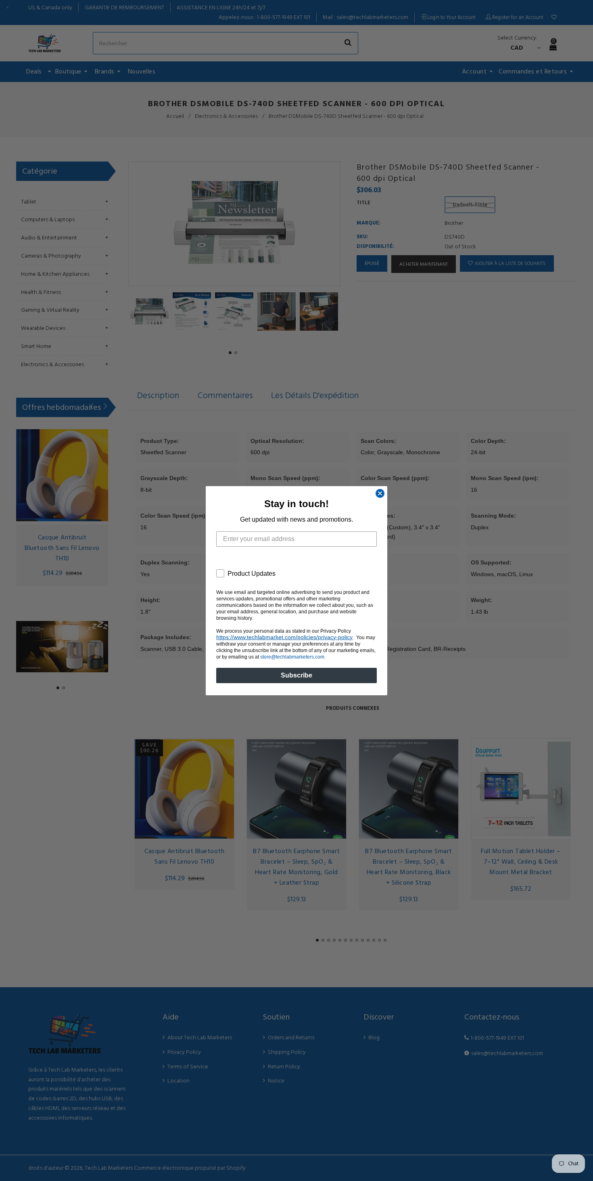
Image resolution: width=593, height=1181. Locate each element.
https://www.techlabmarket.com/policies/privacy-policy (284, 637)
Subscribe (296, 675)
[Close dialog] (380, 493)
